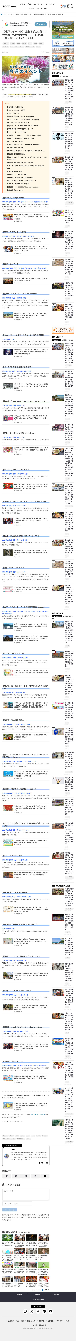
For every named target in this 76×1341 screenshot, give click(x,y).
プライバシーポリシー (64, 1321)
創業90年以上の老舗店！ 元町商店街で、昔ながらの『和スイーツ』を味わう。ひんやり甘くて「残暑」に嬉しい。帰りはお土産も (69, 189)
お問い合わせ (31, 1321)
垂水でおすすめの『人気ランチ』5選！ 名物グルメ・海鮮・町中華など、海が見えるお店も (69, 163)
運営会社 (50, 1321)
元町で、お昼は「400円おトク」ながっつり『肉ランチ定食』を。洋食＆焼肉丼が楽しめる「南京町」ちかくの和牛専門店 (69, 521)
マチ (37, 9)
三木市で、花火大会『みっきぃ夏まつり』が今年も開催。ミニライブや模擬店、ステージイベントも (69, 432)
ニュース (36, 4)
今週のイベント (30, 47)
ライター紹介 (55, 1294)
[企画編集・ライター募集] (63, 54)
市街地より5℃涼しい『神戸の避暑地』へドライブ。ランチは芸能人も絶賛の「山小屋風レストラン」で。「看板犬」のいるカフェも (69, 405)
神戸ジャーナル (37, 1328)
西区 (36, 43)
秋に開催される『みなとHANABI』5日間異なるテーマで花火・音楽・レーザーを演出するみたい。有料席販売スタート (69, 241)
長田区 (41, 43)
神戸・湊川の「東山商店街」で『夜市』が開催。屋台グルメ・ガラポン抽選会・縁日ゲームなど (69, 140)
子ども (38, 47)
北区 (31, 43)
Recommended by (37, 1290)
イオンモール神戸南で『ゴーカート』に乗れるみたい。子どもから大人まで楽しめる (69, 216)
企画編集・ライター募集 (16, 1321)
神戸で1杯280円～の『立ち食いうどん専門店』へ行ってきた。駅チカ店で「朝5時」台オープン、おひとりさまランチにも (69, 594)
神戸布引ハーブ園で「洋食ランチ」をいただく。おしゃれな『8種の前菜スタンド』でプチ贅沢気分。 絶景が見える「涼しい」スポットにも (69, 863)
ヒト (42, 4)
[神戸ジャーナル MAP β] (63, 334)
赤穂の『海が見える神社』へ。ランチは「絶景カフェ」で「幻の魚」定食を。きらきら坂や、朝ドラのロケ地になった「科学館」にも (69, 632)
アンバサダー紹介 (38, 1300)
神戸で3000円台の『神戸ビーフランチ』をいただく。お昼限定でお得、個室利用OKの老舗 (69, 312)
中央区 (13, 43)
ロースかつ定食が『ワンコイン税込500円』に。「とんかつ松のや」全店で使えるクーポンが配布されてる (69, 711)
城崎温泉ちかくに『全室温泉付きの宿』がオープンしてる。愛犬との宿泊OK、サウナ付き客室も (69, 659)
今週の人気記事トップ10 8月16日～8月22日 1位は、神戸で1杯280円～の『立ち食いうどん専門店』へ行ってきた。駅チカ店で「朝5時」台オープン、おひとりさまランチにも (69, 461)
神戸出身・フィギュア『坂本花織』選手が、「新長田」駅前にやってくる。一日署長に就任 (69, 784)
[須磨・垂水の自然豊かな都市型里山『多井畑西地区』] (63, 39)
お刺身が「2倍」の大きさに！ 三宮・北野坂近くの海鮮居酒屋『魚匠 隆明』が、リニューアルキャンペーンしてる (69, 116)
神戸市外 (6, 47)
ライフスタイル (50, 4)
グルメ (29, 4)
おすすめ (44, 9)
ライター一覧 (43, 1163)
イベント (22, 4)
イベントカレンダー (37, 1114)
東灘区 (24, 43)
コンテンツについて (39, 1325)
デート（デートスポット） (17, 47)
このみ (47, 52)
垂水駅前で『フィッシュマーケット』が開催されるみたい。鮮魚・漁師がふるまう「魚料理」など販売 (69, 378)
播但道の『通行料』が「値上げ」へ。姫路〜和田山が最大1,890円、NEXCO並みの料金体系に (69, 806)
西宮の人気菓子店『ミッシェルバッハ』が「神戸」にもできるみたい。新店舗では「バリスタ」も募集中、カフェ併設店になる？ (69, 89)
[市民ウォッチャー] (63, 62)
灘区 (19, 43)
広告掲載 (41, 1321)
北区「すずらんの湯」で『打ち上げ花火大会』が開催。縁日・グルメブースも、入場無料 (69, 289)
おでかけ (31, 9)
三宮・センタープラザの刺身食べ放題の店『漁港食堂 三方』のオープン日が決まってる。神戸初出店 (69, 736)
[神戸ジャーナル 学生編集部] (63, 70)
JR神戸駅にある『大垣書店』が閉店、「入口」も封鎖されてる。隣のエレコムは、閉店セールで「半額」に (69, 760)
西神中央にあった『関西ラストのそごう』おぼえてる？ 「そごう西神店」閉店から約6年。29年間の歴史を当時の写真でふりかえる (69, 833)
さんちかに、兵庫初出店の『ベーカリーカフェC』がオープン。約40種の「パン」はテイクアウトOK (69, 266)
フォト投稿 (36, 1294)
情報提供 (19, 1294)
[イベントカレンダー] (63, 47)
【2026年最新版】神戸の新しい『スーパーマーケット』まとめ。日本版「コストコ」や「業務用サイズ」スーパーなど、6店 (69, 493)
